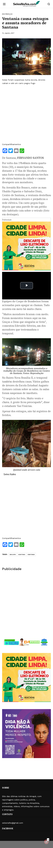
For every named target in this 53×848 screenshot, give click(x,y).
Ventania (31, 554)
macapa (13, 554)
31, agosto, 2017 (8, 33)
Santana (21, 554)
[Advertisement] (26, 113)
